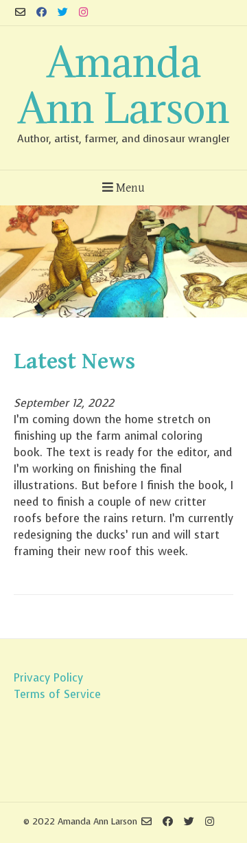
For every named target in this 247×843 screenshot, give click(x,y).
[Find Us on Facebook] (41, 12)
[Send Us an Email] (20, 12)
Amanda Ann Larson (123, 85)
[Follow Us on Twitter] (62, 12)
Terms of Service (57, 694)
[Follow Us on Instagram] (83, 12)
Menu (129, 188)
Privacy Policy (48, 678)
